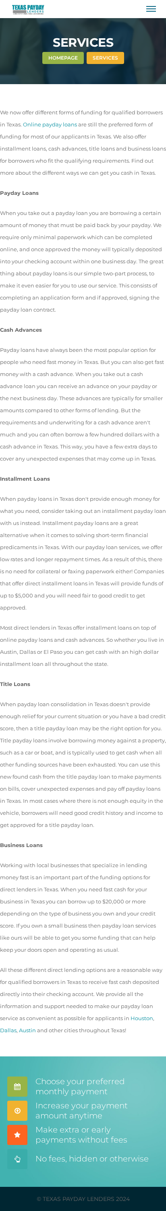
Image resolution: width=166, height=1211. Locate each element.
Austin (27, 1030)
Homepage (63, 58)
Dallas (8, 1030)
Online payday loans (50, 124)
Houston (142, 1018)
